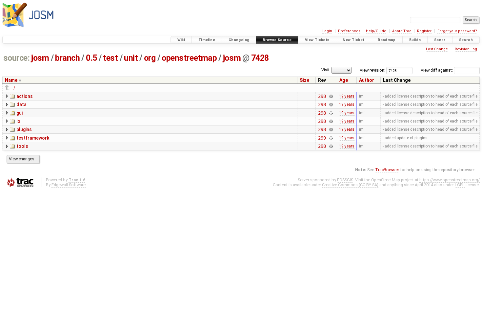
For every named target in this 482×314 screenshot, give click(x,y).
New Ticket (353, 40)
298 (322, 96)
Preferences (349, 31)
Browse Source (277, 40)
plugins (24, 129)
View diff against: (437, 70)
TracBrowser (387, 169)
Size (304, 80)
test (110, 58)
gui (19, 113)
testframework (32, 138)
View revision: (372, 70)
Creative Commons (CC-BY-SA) (350, 184)
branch (67, 58)
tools (22, 146)
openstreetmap (189, 58)
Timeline (206, 40)
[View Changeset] (331, 96)
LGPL (460, 184)
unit (131, 58)
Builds (415, 40)
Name (11, 80)
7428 (260, 58)
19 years (346, 96)
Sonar (440, 40)
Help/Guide (376, 31)
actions (24, 96)
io (18, 121)
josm (40, 58)
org (150, 58)
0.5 (91, 58)
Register (424, 31)
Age (343, 80)
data (21, 104)
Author (366, 80)
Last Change (437, 49)
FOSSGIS (345, 179)
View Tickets (317, 40)
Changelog (239, 40)
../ (13, 87)
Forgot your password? (457, 31)
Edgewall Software (68, 184)
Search (466, 40)
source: (16, 58)
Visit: (326, 69)
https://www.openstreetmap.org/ (449, 179)
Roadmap (387, 40)
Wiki (181, 40)
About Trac (402, 31)
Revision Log (466, 49)
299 (322, 138)
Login (327, 31)
